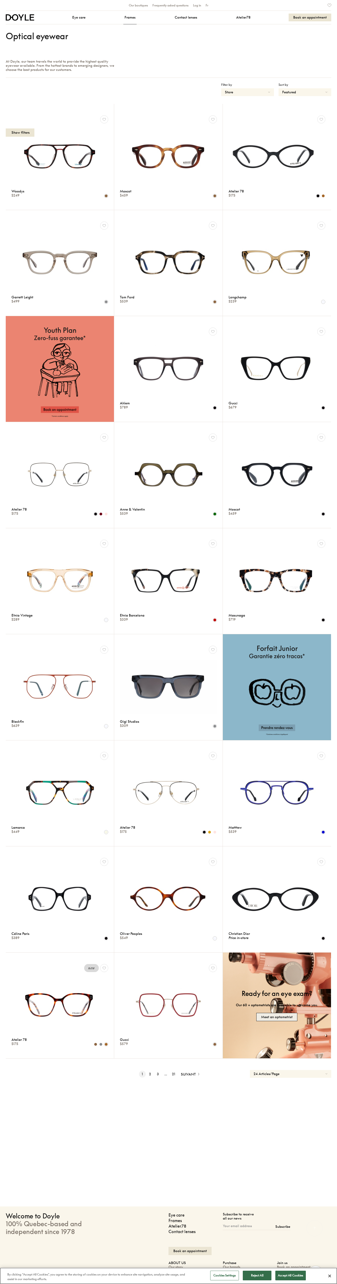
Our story (175, 1267)
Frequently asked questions (170, 5)
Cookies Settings (224, 1275)
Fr (207, 5)
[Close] (330, 1276)
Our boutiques (138, 5)
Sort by (283, 84)
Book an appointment (293, 1267)
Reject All (257, 1275)
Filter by (226, 84)
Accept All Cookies (290, 1275)
